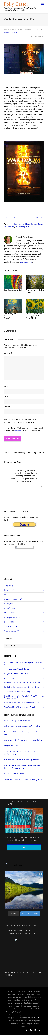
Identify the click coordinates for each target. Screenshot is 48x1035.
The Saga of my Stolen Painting (17, 691)
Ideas (9, 608)
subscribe (18, 431)
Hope (8, 604)
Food (8, 594)
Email (6, 396)
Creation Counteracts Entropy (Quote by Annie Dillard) (34, 316)
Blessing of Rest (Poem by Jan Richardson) (21, 702)
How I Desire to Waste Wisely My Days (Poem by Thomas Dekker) (23, 697)
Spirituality (14, 32)
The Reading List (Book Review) (17, 669)
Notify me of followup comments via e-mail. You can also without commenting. (23, 429)
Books (9, 590)
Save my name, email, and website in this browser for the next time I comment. (20, 420)
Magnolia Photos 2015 (14, 746)
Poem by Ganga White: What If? (18, 720)
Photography (12, 617)
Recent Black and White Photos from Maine (22, 682)
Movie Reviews (31, 224)
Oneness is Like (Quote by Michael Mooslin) (23, 740)
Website (7, 406)
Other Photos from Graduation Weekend (22, 726)
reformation (9, 227)
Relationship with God (24, 227)
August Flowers (10, 678)
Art (8, 585)
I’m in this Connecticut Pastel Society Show (21, 687)
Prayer (40, 224)
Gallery (23, 1027)
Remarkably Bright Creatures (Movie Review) (11, 316)
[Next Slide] (41, 485)
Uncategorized (11, 631)
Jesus (11, 224)
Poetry (9, 622)
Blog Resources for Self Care (16, 673)
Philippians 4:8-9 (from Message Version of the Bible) (23, 663)
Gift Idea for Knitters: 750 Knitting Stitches (22, 760)
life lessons (19, 224)
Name (6, 386)
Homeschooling (13, 599)
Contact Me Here (33, 1018)
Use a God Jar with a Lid (15, 774)
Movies (6, 32)
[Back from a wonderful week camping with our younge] (24, 890)
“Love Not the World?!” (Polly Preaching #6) (23, 779)
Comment (8, 353)
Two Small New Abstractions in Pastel (19, 707)
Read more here (25, 262)
